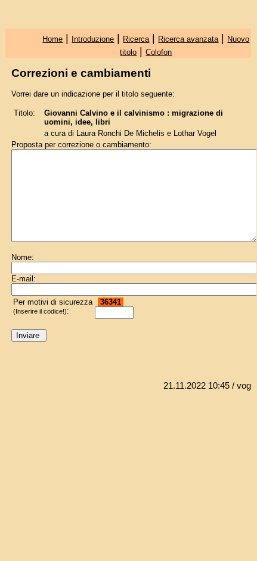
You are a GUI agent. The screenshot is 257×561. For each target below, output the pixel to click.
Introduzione (93, 39)
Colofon (158, 52)
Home (52, 39)
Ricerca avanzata (188, 39)
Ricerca (136, 39)
